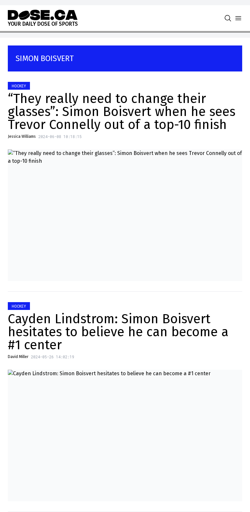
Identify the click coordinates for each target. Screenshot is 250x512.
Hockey (19, 85)
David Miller (18, 356)
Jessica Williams (22, 136)
